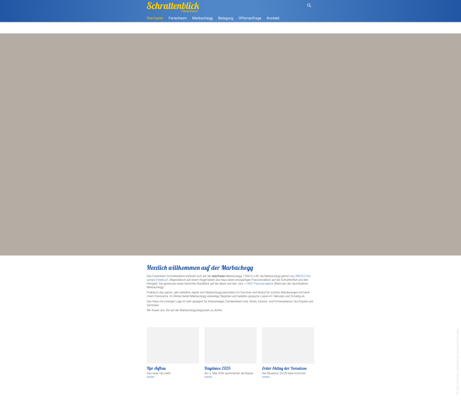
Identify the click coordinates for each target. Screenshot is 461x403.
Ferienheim (178, 18)
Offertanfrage (250, 18)
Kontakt (273, 18)
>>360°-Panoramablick (258, 283)
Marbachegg (202, 18)
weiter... (151, 377)
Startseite (155, 18)
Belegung (225, 18)
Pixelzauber (457, 334)
